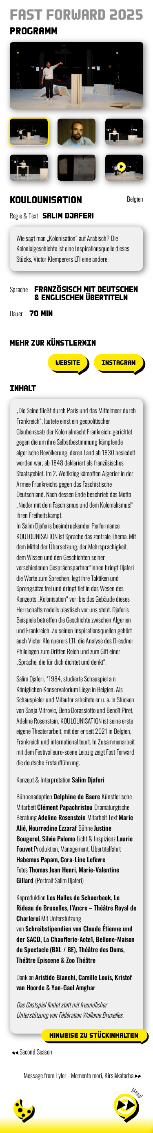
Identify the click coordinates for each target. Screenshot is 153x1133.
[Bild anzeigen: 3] (124, 132)
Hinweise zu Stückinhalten (93, 1035)
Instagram (118, 362)
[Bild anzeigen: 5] (76, 168)
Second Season (36, 1052)
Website (67, 362)
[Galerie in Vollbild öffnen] (76, 75)
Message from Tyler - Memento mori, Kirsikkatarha (78, 1075)
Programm (34, 30)
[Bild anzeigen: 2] (76, 132)
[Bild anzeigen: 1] (29, 132)
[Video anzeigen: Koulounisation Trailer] (124, 168)
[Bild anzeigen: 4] (29, 168)
